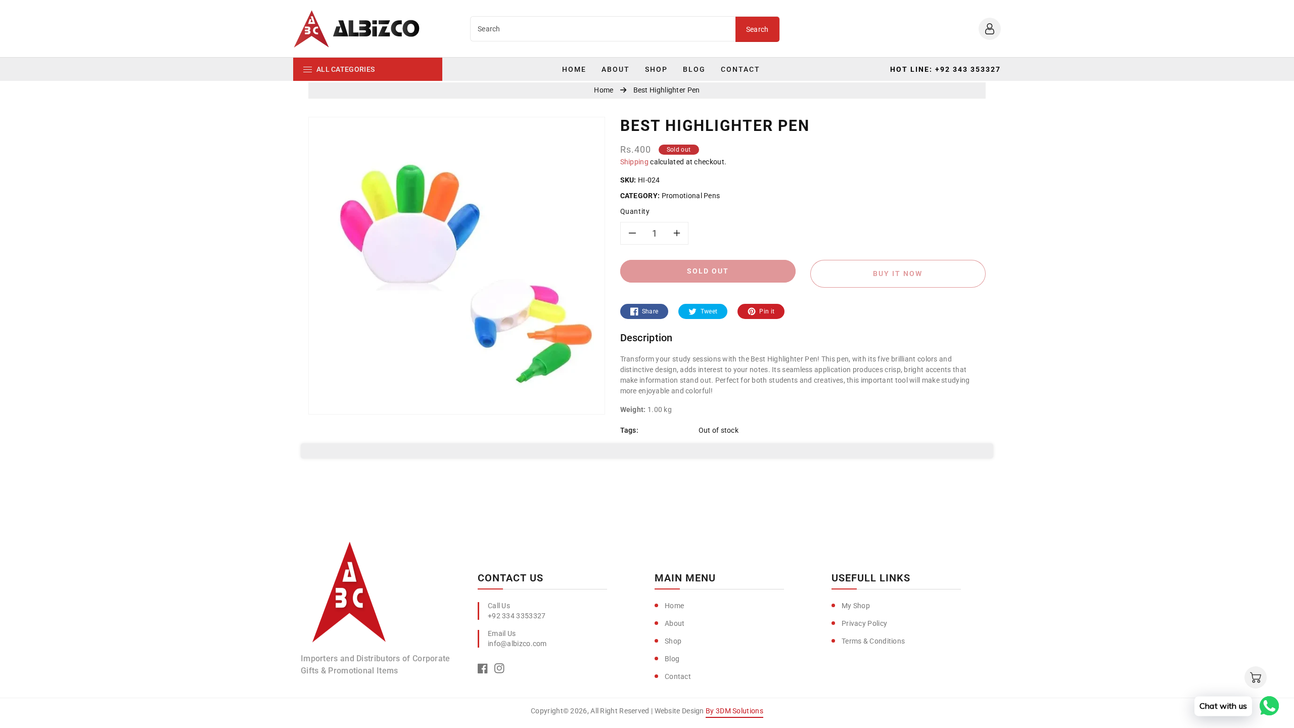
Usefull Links (870, 578)
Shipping (634, 162)
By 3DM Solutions (734, 711)
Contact (678, 676)
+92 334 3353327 (517, 616)
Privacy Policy (864, 623)
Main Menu (685, 578)
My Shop (856, 606)
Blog (672, 659)
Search (757, 29)
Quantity (635, 211)
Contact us (510, 578)
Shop (673, 641)
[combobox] (603, 29)
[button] (1255, 677)
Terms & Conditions (873, 641)
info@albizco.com (517, 644)
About (675, 623)
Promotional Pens (690, 196)
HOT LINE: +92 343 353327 (945, 69)
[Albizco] (349, 596)
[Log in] (990, 29)
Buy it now (897, 273)
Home (674, 606)
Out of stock (719, 430)
